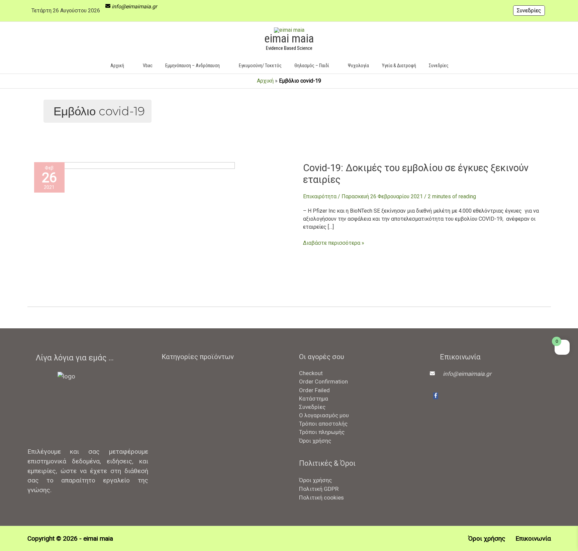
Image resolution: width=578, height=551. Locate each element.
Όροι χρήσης (315, 440)
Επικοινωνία (533, 538)
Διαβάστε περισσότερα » (333, 242)
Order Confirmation (323, 381)
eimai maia (289, 38)
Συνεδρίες (529, 10)
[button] (465, 65)
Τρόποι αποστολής (323, 423)
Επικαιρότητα (319, 196)
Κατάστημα (313, 398)
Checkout (311, 373)
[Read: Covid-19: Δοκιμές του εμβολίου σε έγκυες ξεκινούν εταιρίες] (134, 228)
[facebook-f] (435, 396)
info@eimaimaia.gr (134, 6)
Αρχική (265, 81)
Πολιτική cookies (321, 497)
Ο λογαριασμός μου (324, 415)
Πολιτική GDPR (319, 488)
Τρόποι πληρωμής (322, 432)
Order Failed (314, 390)
